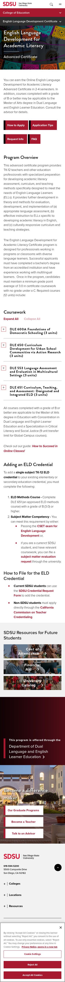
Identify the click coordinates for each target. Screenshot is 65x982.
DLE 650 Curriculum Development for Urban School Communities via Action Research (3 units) (35, 350)
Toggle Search (51, 4)
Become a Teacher (23, 822)
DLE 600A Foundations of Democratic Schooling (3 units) (33, 331)
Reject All (32, 964)
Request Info (15, 139)
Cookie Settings (32, 954)
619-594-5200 (11, 866)
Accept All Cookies (32, 975)
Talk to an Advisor (23, 833)
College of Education (16, 13)
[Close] (61, 927)
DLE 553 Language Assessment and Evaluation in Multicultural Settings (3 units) (34, 371)
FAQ (34, 139)
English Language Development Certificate (30, 21)
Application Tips (42, 125)
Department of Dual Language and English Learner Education (28, 751)
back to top (58, 867)
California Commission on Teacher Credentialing (34, 612)
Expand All (11, 319)
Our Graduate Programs (23, 810)
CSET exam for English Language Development (39, 531)
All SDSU (60, 4)
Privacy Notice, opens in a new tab (39, 947)
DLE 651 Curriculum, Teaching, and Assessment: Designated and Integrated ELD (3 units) (34, 391)
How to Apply (16, 125)
